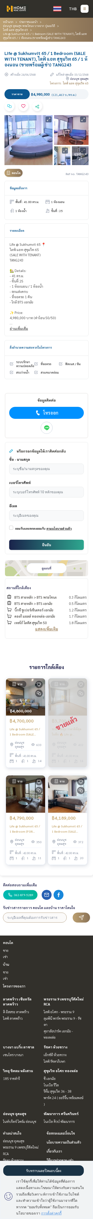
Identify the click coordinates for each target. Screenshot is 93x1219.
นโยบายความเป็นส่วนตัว (64, 1142)
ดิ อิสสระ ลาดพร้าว (16, 1011)
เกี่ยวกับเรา (54, 1151)
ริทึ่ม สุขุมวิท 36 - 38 (57, 1091)
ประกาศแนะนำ (28, 22)
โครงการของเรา (14, 986)
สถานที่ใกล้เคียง (18, 587)
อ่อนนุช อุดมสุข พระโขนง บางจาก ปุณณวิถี (29, 26)
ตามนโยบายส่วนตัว (59, 528)
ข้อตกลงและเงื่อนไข (61, 1133)
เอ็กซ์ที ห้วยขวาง (55, 1054)
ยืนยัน (46, 544)
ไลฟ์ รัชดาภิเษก (54, 1061)
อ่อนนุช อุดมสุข (14, 1113)
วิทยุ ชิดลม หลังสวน (18, 1070)
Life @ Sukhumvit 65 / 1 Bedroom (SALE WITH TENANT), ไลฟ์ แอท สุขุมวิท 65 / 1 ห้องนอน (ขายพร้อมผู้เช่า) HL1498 (25, 731)
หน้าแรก (8, 22)
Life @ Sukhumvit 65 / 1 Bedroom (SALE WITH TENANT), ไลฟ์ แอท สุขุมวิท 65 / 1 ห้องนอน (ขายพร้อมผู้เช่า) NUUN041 (67, 829)
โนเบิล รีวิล (51, 1085)
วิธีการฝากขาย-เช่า (60, 1160)
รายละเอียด (17, 231)
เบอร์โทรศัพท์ (20, 482)
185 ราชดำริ (11, 1078)
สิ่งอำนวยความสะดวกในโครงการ (31, 347)
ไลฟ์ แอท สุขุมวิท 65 (15, 30)
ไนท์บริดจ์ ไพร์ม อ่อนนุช (19, 1121)
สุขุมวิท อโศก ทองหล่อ (61, 1070)
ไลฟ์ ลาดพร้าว (13, 1018)
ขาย (5, 950)
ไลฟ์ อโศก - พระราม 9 (59, 1011)
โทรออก (50, 413)
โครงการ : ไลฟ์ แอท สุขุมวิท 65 (69, 83)
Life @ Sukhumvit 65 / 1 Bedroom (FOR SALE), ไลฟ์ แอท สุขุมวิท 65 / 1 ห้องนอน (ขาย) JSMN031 (25, 829)
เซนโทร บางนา (13, 1054)
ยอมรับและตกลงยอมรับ (30, 528)
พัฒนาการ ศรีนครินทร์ (61, 1113)
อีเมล (13, 505)
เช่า (5, 956)
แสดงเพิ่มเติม (46, 629)
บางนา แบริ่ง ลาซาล (18, 1047)
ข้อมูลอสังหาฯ (18, 188)
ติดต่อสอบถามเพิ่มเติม (20, 885)
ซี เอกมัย (50, 1078)
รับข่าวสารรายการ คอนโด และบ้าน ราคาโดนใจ (39, 907)
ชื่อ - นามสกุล (19, 459)
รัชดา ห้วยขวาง (55, 1047)
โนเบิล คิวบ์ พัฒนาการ (59, 1121)
